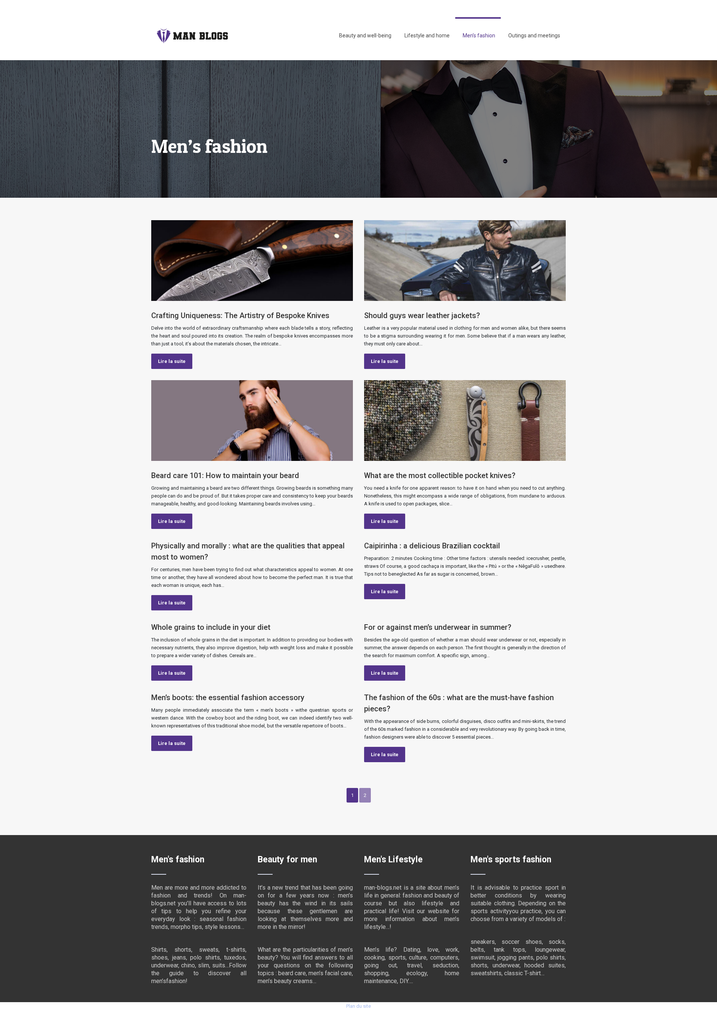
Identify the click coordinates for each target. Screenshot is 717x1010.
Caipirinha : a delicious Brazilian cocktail (432, 545)
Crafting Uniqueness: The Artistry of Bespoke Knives (240, 315)
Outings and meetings (534, 36)
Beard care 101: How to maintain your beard (225, 475)
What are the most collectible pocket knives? (439, 475)
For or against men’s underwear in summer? (437, 627)
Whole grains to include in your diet (210, 627)
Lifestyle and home (427, 36)
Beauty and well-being (365, 36)
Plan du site (358, 1006)
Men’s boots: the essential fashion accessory (227, 697)
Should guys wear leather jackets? (422, 315)
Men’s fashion (479, 36)
